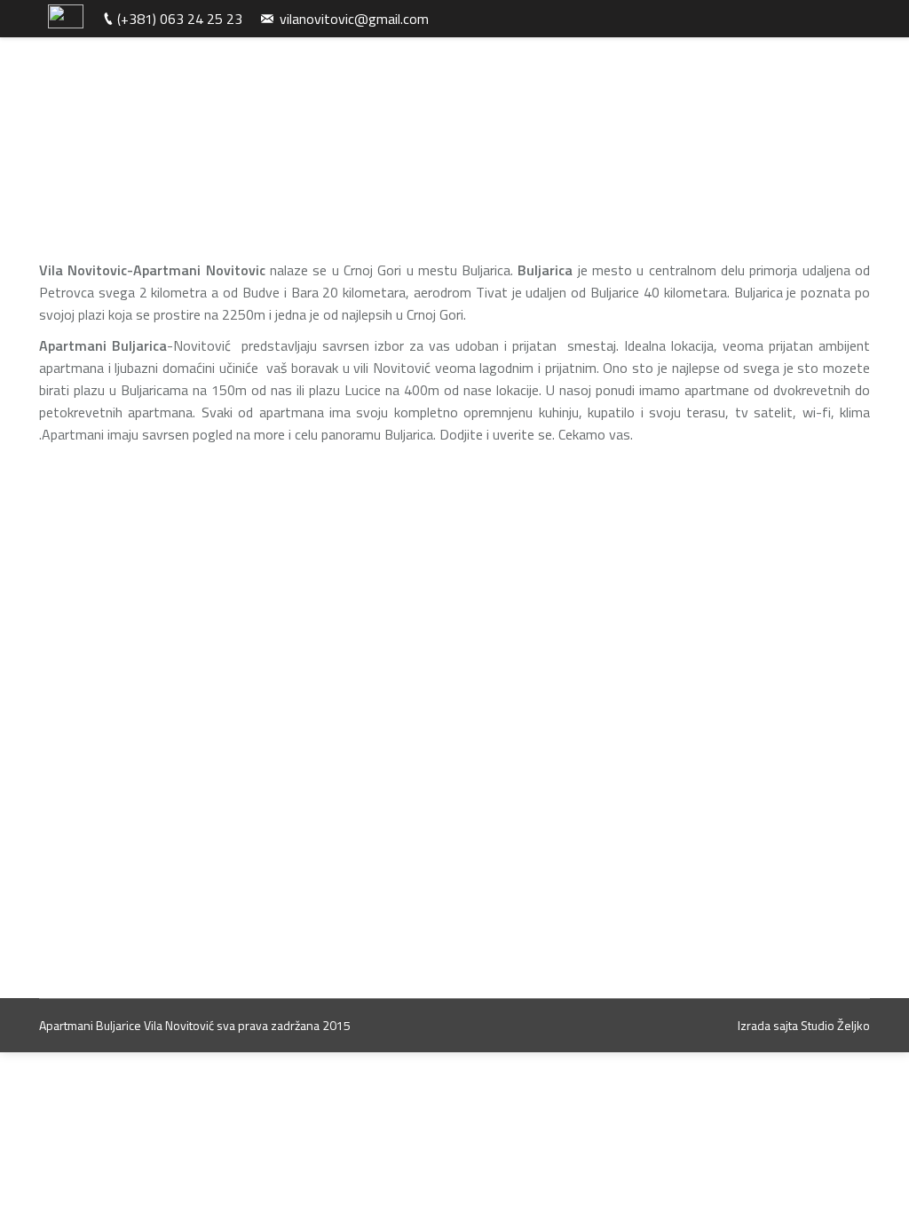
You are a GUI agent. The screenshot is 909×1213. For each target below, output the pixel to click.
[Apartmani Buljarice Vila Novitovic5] (366, 721)
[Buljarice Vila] (551, 764)
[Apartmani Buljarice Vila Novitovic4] (139, 834)
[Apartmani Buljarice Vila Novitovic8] (580, 735)
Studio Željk (832, 1025)
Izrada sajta (768, 1025)
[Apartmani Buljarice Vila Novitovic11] (366, 764)
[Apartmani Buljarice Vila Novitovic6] (580, 721)
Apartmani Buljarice (90, 1025)
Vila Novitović (180, 1025)
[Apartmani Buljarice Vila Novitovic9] (366, 749)
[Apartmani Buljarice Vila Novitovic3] (619, 594)
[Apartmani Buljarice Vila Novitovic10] (580, 749)
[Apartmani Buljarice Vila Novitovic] (139, 594)
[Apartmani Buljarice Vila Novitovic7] (366, 735)
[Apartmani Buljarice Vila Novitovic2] (379, 594)
